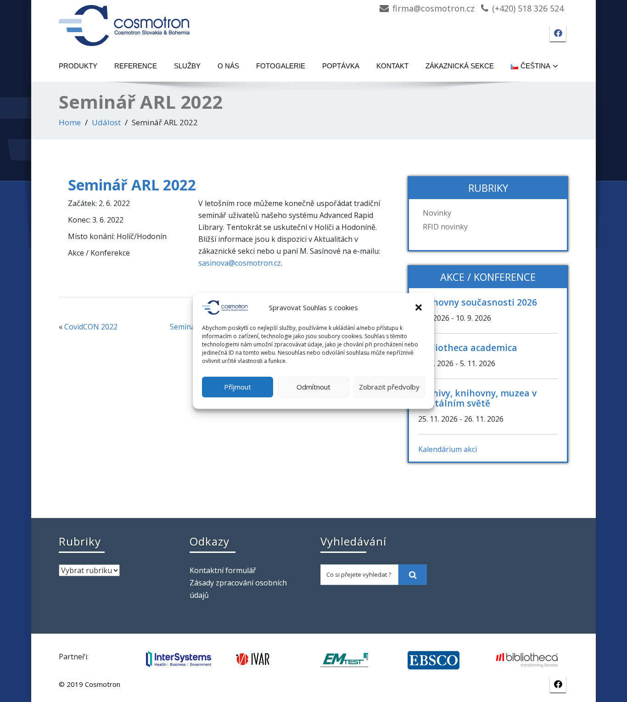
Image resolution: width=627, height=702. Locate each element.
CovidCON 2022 (91, 327)
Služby (187, 66)
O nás (228, 66)
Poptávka (340, 66)
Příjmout (237, 386)
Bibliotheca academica (467, 347)
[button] (419, 307)
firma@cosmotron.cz (433, 8)
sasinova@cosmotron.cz (239, 263)
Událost (106, 122)
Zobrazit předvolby (389, 386)
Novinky (437, 212)
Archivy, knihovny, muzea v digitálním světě (477, 398)
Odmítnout (313, 386)
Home (70, 122)
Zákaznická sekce (459, 66)
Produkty (78, 66)
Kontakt (392, 66)
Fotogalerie (280, 66)
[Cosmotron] (124, 20)
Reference (135, 66)
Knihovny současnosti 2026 (477, 302)
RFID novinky (445, 226)
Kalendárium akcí (447, 449)
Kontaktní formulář (223, 570)
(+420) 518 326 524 (528, 8)
